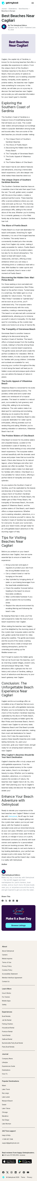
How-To (5, 1074)
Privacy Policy (7, 966)
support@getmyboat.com (10, 1143)
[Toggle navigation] (32, 3)
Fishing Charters (7, 1024)
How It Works (6, 993)
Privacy (29, 1177)
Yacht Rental (6, 1035)
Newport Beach (7, 1101)
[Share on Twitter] (6, 901)
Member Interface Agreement (12, 978)
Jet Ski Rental (6, 1020)
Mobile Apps (6, 1001)
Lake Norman (6, 1124)
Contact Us (5, 981)
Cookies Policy (7, 970)
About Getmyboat (8, 951)
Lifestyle (5, 1062)
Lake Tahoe (6, 1108)
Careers (5, 955)
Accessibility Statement (10, 974)
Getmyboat (13, 816)
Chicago (5, 1112)
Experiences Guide (8, 1066)
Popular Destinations (10, 1081)
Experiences (7, 1012)
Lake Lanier (6, 1097)
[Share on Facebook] (3, 901)
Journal (5, 1054)
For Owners (6, 997)
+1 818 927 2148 (7, 1139)
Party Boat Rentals (8, 1047)
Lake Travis (6, 1089)
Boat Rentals (6, 1016)
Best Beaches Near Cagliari (18, 18)
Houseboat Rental (8, 1028)
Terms (23, 1177)
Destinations (6, 1070)
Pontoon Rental (7, 1031)
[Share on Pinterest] (10, 901)
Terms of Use (6, 962)
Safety (4, 1004)
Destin (4, 1104)
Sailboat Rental (7, 1039)
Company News (7, 1058)
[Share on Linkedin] (13, 901)
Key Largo (5, 1093)
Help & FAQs (6, 1135)
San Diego (5, 1120)
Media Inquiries (7, 958)
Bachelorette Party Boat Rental (12, 1043)
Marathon (5, 1116)
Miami (4, 1085)
